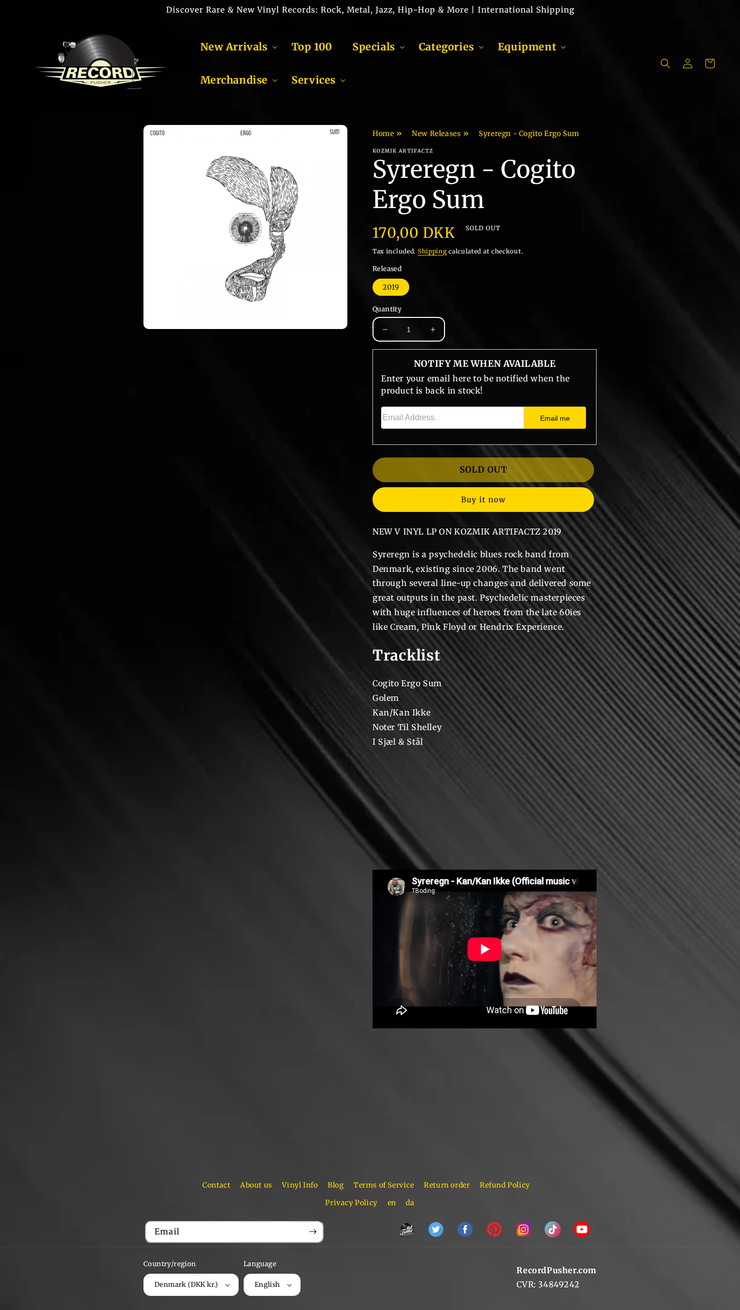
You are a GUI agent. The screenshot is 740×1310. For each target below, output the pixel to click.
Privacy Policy (351, 1202)
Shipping (432, 251)
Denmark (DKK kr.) (186, 1284)
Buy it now (483, 499)
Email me (555, 418)
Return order (447, 1185)
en (392, 1202)
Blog (335, 1185)
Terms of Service (383, 1185)
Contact (216, 1185)
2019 (391, 287)
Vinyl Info (300, 1185)
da (410, 1202)
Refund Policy (505, 1185)
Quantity (387, 309)
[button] (235, 46)
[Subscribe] (313, 1231)
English (267, 1284)
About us (256, 1185)
